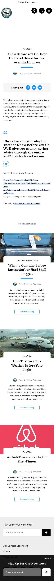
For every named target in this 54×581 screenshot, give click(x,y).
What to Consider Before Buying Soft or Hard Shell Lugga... (27, 270)
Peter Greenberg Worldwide (27, 260)
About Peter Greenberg (15, 545)
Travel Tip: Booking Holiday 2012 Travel (20, 180)
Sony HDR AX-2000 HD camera (27, 203)
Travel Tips (27, 49)
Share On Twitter (6, 164)
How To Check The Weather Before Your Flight (27, 365)
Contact (7, 551)
